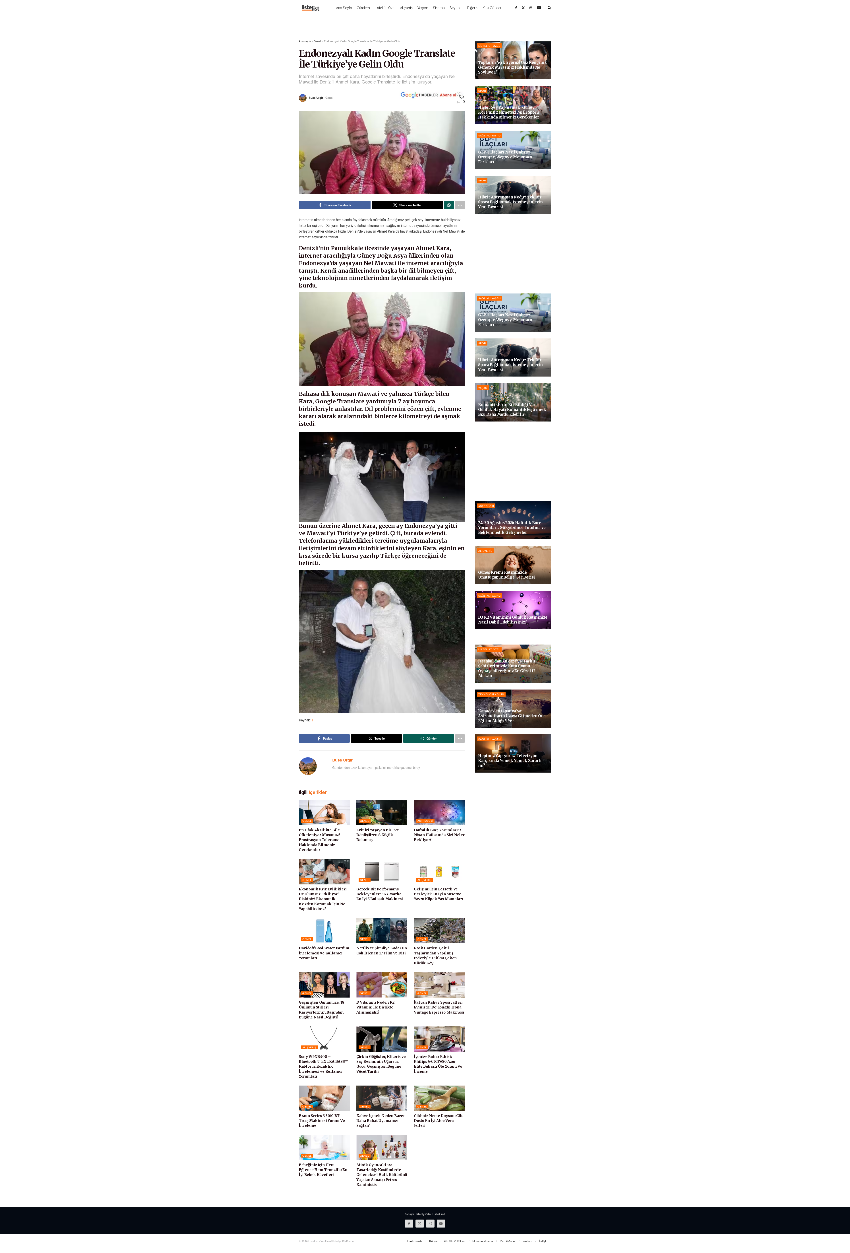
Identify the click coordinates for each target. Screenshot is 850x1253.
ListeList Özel (385, 8)
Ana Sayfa (344, 8)
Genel (317, 41)
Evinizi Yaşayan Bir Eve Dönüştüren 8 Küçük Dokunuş (377, 835)
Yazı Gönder (492, 8)
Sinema (439, 8)
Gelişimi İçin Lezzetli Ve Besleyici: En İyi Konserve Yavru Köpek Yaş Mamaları (438, 894)
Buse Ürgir (316, 97)
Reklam (527, 1241)
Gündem (363, 8)
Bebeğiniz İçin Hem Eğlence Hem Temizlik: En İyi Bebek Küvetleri (323, 1170)
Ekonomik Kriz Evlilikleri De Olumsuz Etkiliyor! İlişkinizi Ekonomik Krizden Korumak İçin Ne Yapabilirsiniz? (323, 899)
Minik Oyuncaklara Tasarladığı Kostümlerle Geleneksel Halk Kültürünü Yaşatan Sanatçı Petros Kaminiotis (381, 1175)
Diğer (471, 8)
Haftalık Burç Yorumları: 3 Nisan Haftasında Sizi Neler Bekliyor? (439, 835)
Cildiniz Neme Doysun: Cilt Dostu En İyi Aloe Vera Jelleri (438, 1120)
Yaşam (422, 8)
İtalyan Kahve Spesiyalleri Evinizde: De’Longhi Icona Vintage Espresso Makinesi (439, 1007)
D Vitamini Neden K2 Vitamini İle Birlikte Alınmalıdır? (375, 1007)
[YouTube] (539, 8)
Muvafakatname (482, 1241)
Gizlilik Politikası (455, 1241)
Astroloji (425, 820)
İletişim (543, 1241)
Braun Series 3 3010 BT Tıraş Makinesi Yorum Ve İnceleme (322, 1120)
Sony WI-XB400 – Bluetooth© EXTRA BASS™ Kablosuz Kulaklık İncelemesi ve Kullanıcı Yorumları (323, 1066)
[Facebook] (516, 7)
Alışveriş (406, 8)
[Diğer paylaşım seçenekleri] (460, 205)
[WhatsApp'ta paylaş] (449, 205)
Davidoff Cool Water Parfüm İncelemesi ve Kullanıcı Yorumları (324, 953)
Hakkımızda (414, 1241)
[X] (523, 8)
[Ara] (549, 7)
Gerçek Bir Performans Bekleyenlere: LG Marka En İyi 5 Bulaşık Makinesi (379, 894)
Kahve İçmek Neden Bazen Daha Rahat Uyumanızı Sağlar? (381, 1120)
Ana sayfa (305, 41)
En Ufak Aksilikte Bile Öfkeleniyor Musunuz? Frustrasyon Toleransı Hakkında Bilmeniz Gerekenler (319, 840)
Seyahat (456, 8)
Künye (433, 1241)
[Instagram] (531, 8)
